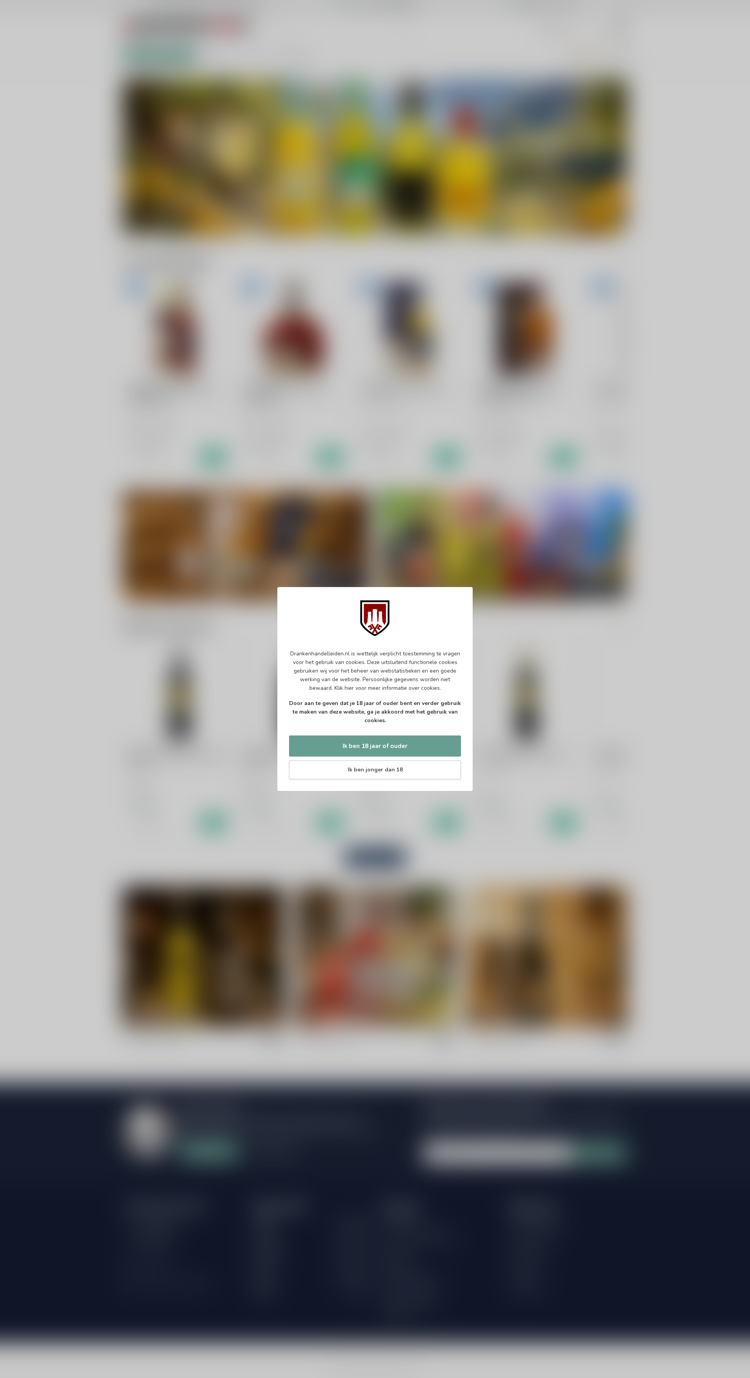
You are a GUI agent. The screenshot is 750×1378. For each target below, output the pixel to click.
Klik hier (344, 688)
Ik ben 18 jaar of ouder (375, 746)
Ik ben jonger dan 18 (375, 769)
